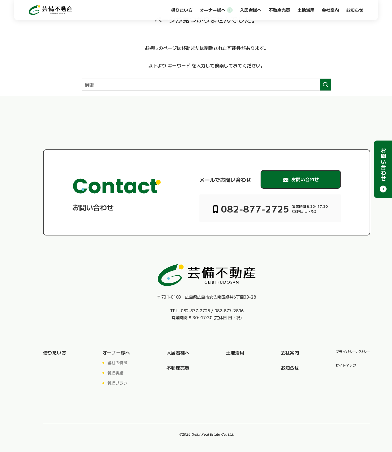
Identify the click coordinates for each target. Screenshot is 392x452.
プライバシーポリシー (352, 351)
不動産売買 (279, 10)
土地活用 (306, 10)
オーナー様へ (213, 10)
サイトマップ (345, 365)
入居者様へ (250, 10)
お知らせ (354, 10)
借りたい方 (182, 10)
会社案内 (330, 10)
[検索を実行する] (325, 85)
